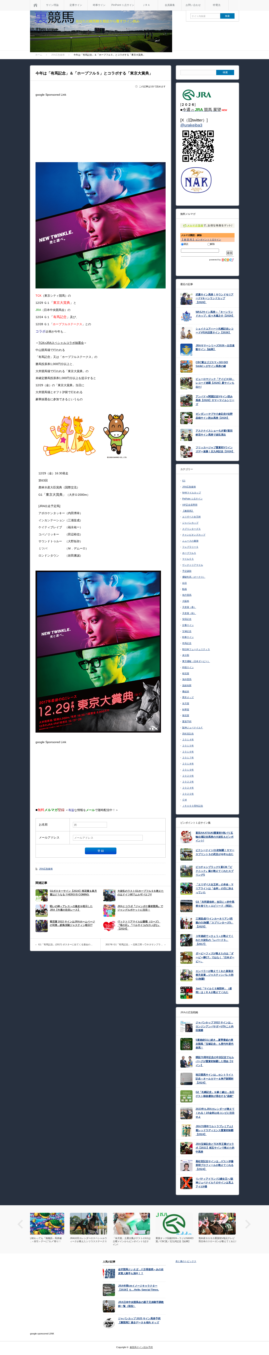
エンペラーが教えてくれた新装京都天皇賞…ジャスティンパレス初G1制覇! (214, 975)
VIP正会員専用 (189, 504)
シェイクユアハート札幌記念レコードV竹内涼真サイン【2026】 (214, 330)
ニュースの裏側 (190, 541)
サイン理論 (52, 5)
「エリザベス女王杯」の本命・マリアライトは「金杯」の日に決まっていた (214, 888)
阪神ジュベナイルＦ (192, 727)
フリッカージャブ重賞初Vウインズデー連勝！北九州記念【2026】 (215, 449)
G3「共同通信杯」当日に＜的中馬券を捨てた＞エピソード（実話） (215, 903)
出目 (184, 583)
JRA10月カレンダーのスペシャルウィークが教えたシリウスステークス (48, 1240)
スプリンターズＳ (191, 529)
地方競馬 (186, 595)
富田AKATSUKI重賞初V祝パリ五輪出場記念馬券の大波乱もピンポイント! (214, 836)
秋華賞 (185, 709)
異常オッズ (188, 697)
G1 (183, 480)
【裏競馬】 (188, 511)
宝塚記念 (186, 631)
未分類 (185, 655)
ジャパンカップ (190, 523)
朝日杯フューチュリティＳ (196, 649)
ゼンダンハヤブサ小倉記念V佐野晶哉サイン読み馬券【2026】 (214, 415)
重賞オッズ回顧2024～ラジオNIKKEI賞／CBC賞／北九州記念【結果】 (135, 1240)
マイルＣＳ (188, 559)
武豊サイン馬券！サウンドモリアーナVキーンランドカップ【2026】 (214, 298)
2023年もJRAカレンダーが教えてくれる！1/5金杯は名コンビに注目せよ (215, 1112)
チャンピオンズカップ (193, 534)
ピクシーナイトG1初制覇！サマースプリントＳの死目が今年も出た (215, 852)
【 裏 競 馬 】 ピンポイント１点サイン (201, 239)
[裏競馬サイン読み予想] (101, 31)
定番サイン (76, 5)
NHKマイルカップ (191, 492)
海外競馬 (186, 679)
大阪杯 (185, 601)
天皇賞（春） (189, 607)
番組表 (185, 691)
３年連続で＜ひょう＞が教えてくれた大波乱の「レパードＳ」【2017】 (214, 940)
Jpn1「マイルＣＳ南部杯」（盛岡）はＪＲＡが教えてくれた (214, 990)
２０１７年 (188, 757)
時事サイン (99, 5)
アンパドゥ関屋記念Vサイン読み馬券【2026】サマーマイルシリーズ (215, 400)
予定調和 (186, 571)
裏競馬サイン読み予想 (141, 1347)
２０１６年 (188, 751)
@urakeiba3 (191, 125)
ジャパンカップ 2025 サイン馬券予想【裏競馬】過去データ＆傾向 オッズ (139, 1320)
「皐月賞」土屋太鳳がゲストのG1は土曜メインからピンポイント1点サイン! (92, 1241)
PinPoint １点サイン (122, 5)
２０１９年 (188, 769)
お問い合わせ (193, 5)
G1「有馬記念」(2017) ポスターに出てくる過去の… (65, 944)
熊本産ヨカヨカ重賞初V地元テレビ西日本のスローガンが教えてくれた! (177, 1240)
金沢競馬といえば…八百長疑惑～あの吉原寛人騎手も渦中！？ (141, 1271)
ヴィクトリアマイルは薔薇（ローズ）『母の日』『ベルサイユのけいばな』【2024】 (138, 925)
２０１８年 (188, 763)
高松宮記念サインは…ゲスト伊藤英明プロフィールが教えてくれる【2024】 (214, 1165)
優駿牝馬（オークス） (193, 577)
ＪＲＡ (146, 5)
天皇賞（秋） (189, 613)
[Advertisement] (101, 127)
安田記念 (186, 619)
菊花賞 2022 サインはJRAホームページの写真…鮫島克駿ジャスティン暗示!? (72, 923)
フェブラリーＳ (190, 547)
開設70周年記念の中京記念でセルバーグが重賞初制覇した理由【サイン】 (215, 1061)
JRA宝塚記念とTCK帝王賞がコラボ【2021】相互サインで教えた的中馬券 (215, 1147)
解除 (212, 244)
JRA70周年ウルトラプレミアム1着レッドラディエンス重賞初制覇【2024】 (214, 1130)
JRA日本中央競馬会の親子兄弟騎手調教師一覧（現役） (141, 1304)
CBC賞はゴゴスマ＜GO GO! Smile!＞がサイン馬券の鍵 (212, 364)
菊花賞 (185, 715)
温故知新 (186, 685)
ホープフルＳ (189, 553)
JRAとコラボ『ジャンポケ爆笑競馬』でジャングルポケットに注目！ (140, 908)
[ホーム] (35, 5)
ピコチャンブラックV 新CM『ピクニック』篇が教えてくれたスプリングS (214, 871)
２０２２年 (188, 781)
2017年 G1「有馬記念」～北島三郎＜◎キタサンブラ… (134, 944)
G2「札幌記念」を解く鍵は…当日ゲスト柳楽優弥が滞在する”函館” (215, 1094)
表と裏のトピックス (185, 1261)
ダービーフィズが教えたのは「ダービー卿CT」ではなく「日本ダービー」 (215, 957)
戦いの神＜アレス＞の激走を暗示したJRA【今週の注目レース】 (71, 908)
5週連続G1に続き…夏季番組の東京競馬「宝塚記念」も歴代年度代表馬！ (214, 1043)
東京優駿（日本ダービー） (196, 661)
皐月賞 (185, 703)
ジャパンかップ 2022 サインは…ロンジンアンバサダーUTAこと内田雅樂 (214, 1026)
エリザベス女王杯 (191, 516)
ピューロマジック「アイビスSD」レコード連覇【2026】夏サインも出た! (215, 383)
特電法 (216, 5)
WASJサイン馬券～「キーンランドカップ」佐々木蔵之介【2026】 (215, 313)
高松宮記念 (188, 733)
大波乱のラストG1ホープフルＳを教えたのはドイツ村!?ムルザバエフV (140, 892)
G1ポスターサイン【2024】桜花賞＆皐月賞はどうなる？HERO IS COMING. (73, 892)
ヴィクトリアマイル (192, 565)
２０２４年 (188, 787)
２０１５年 (188, 745)
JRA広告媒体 (46, 868)
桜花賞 (185, 673)
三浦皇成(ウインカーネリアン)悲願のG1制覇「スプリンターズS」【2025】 (214, 922)
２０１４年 (188, 739)
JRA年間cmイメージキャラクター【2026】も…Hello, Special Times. (138, 1287)
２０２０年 (188, 776)
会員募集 (170, 5)
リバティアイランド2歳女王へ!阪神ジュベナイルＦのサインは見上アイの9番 (214, 1182)
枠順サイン (188, 667)
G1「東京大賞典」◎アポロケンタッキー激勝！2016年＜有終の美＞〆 (220, 1240)
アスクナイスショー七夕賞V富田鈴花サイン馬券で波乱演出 (214, 432)
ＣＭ (184, 799)
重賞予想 (186, 721)
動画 (184, 589)
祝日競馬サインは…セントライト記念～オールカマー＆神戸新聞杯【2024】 (214, 1078)
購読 (186, 244)
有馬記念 (186, 643)
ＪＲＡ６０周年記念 (192, 806)
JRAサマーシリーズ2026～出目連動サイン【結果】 (215, 347)
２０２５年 (188, 794)
